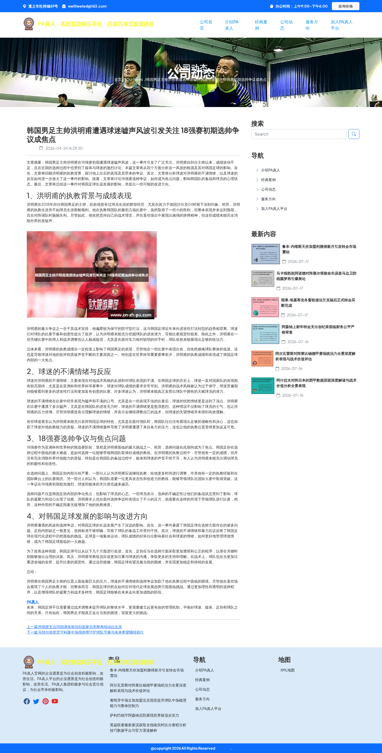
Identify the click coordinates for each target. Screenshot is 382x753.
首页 (118, 79)
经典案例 (261, 25)
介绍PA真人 (232, 25)
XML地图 (287, 670)
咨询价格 (345, 6)
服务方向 (312, 25)
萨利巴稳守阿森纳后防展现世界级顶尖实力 (144, 715)
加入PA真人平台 (342, 25)
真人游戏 (223, 748)
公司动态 (286, 25)
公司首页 (206, 25)
